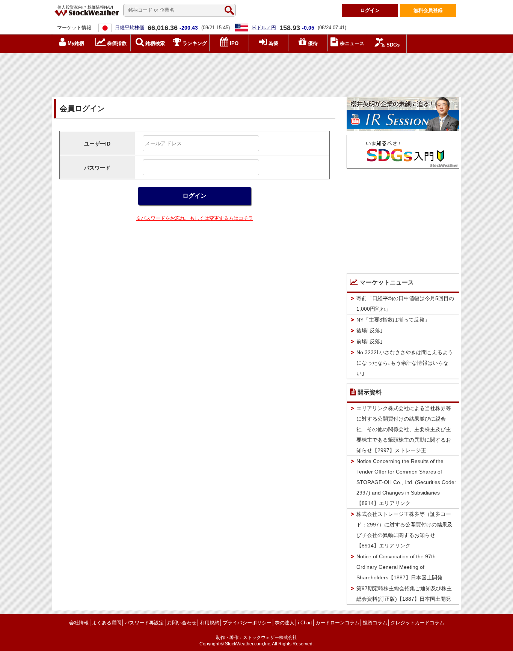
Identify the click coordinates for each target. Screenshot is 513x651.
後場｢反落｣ (369, 331)
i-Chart (305, 622)
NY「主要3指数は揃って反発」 (393, 320)
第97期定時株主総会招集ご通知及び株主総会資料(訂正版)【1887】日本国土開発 (404, 593)
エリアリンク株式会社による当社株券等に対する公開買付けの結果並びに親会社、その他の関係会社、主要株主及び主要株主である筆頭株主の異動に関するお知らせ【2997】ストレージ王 (403, 429)
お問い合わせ (181, 622)
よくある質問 (106, 622)
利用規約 (209, 622)
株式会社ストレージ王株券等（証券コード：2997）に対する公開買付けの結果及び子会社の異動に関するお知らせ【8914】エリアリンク (404, 530)
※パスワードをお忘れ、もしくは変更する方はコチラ (194, 218)
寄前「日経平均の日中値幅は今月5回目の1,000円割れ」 (405, 303)
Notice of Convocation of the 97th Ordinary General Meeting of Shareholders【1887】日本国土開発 (399, 566)
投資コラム (375, 622)
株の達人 (284, 622)
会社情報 (79, 622)
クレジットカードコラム (417, 622)
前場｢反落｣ (369, 341)
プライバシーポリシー (247, 622)
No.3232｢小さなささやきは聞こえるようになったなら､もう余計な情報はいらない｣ (404, 362)
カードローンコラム (337, 622)
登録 (428, 10)
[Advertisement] (256, 73)
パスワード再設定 (144, 622)
